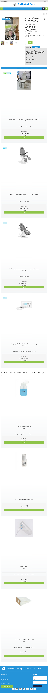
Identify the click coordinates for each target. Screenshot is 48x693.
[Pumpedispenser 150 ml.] (24, 401)
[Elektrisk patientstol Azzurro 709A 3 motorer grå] (24, 168)
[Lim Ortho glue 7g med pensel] (24, 473)
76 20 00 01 (38, 669)
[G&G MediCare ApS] (24, 4)
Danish (6, 1)
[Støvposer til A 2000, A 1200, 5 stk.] (24, 614)
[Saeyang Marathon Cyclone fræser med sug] (24, 318)
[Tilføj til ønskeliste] (25, 44)
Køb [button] (30, 42)
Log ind (45, 1)
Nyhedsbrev (7, 686)
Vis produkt (24, 137)
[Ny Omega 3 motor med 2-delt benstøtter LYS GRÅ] (24, 93)
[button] (44, 14)
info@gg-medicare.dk (5, 680)
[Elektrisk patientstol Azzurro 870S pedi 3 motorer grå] (24, 243)
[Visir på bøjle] (24, 541)
